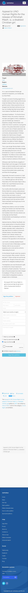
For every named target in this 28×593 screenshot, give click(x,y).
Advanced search (6, 540)
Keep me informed (8, 342)
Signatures (23, 26)
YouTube (4, 558)
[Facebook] (6, 583)
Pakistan (4, 84)
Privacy (4, 526)
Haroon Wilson (8, 28)
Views (12, 396)
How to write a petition (7, 510)
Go (15, 577)
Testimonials (5, 550)
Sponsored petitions (7, 513)
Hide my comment (9, 336)
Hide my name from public (11, 339)
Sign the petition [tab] (8, 296)
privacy (18, 351)
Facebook (4, 553)
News (3, 499)
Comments (20, 393)
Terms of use (5, 534)
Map (12, 393)
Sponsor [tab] (17, 296)
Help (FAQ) (4, 523)
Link (5, 396)
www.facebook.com (7, 88)
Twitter (3, 555)
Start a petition (5, 505)
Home (3, 497)
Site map (4, 502)
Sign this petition (14, 355)
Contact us (5, 532)
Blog (3, 561)
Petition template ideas (7, 508)
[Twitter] (3, 583)
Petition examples (6, 537)
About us (4, 529)
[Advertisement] (14, 47)
